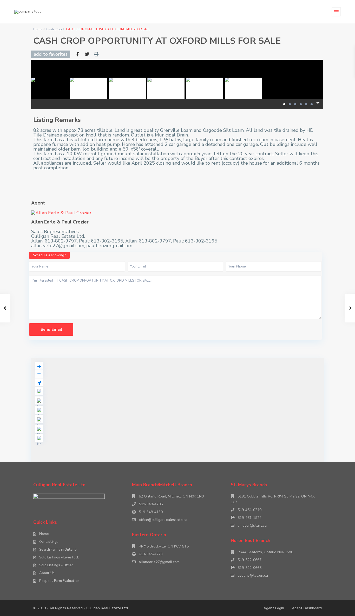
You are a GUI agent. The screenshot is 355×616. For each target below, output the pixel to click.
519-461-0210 (249, 509)
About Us (47, 573)
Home (37, 29)
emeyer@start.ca (252, 525)
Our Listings (48, 541)
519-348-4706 (151, 504)
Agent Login (274, 608)
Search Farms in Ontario (58, 549)
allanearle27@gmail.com (159, 561)
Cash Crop (54, 29)
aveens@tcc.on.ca (253, 575)
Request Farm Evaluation (59, 580)
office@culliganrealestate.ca (163, 519)
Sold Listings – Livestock (59, 557)
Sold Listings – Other (56, 565)
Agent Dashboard (307, 608)
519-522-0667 (249, 559)
